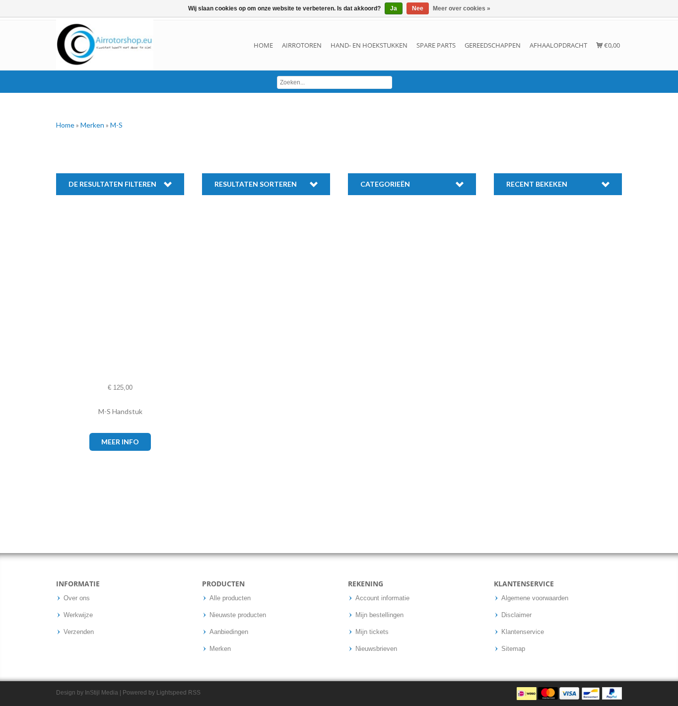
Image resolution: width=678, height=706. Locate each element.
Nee (417, 8)
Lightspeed (171, 692)
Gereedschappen (493, 45)
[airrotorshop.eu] (104, 45)
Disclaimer (516, 615)
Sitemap (513, 648)
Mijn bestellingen (379, 615)
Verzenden (79, 632)
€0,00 (611, 45)
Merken (93, 125)
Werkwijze (78, 615)
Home (263, 45)
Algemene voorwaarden (534, 598)
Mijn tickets (372, 632)
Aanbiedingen (228, 632)
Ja (393, 8)
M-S (116, 125)
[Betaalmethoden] (569, 693)
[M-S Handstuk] (66, 300)
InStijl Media (101, 692)
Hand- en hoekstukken (369, 45)
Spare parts (436, 45)
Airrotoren (302, 45)
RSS (194, 692)
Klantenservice (522, 632)
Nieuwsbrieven (376, 648)
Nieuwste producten (237, 615)
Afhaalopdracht (558, 45)
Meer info (120, 441)
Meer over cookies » (461, 8)
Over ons (77, 598)
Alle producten (230, 598)
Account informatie (382, 598)
